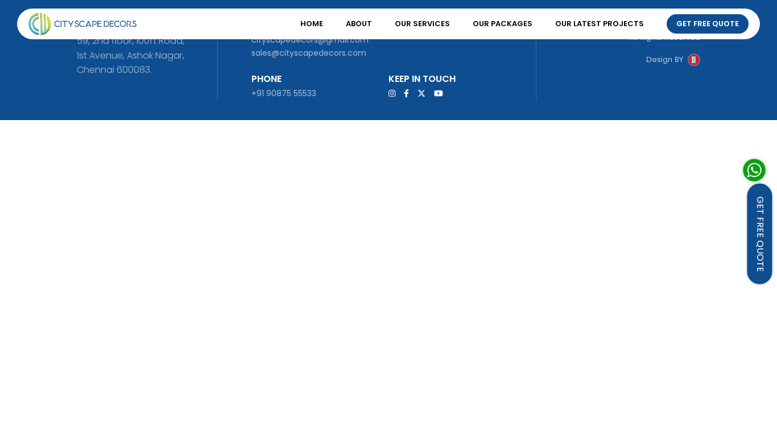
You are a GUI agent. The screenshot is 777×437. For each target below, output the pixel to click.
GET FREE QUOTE (760, 234)
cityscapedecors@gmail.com (310, 40)
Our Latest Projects (599, 23)
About (359, 23)
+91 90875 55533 (283, 93)
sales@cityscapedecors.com (308, 53)
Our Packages (502, 23)
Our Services (422, 23)
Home (311, 23)
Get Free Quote (707, 23)
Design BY (664, 59)
